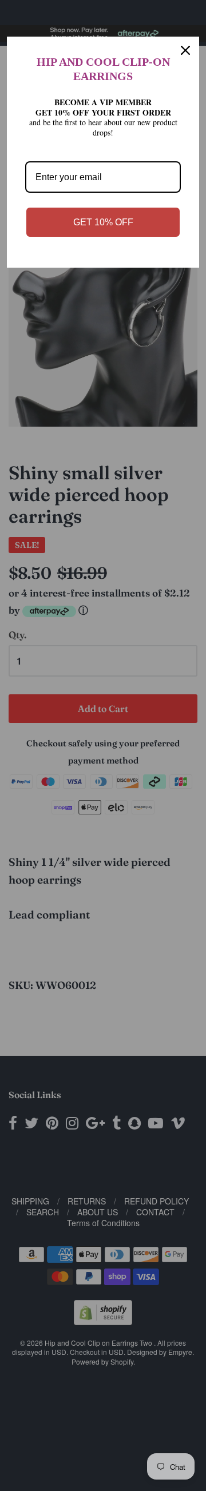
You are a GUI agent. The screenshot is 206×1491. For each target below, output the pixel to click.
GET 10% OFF (103, 222)
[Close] (185, 50)
